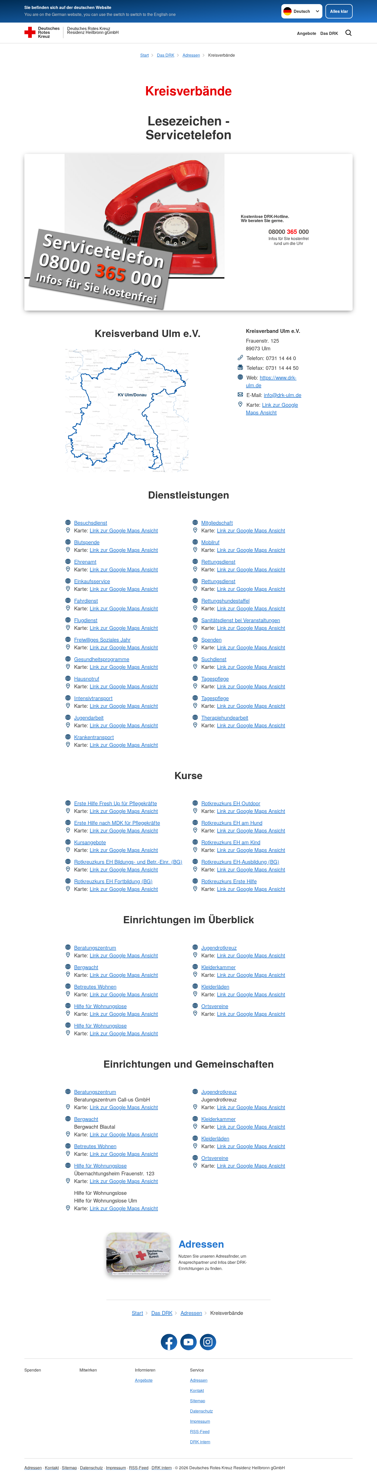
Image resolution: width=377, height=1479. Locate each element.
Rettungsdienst (218, 561)
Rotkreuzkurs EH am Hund (231, 822)
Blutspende (87, 542)
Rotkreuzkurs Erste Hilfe (229, 881)
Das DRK (329, 33)
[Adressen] (138, 1254)
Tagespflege (215, 678)
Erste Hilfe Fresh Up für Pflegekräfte (115, 803)
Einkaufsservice (92, 581)
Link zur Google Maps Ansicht (272, 408)
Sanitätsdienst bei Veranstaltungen (240, 620)
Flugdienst (85, 620)
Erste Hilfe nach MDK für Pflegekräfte (117, 822)
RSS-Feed (200, 1431)
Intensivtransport (93, 698)
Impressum (200, 1421)
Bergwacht (86, 967)
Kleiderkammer (218, 967)
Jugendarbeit (89, 717)
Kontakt (197, 1390)
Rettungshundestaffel (225, 600)
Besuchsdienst (90, 522)
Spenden (211, 639)
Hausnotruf (86, 678)
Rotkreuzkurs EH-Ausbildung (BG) (240, 861)
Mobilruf (210, 542)
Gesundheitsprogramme (101, 659)
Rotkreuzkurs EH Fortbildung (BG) (113, 881)
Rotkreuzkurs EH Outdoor (230, 803)
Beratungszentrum (95, 947)
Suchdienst (213, 659)
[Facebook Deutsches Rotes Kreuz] (169, 1342)
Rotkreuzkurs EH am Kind (230, 842)
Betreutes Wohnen (95, 986)
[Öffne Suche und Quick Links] (348, 33)
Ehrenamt (85, 561)
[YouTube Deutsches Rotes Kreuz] (188, 1342)
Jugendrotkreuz (219, 947)
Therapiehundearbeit (224, 717)
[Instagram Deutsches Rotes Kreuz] (208, 1342)
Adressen (201, 1243)
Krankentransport (94, 737)
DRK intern (200, 1442)
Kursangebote (90, 842)
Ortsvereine (214, 1006)
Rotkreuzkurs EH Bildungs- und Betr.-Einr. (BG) (128, 861)
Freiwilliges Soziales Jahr (102, 639)
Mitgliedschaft (217, 522)
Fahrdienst (86, 600)
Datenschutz (201, 1411)
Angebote (306, 33)
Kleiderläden (215, 986)
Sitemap (197, 1401)
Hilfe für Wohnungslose (100, 1006)
